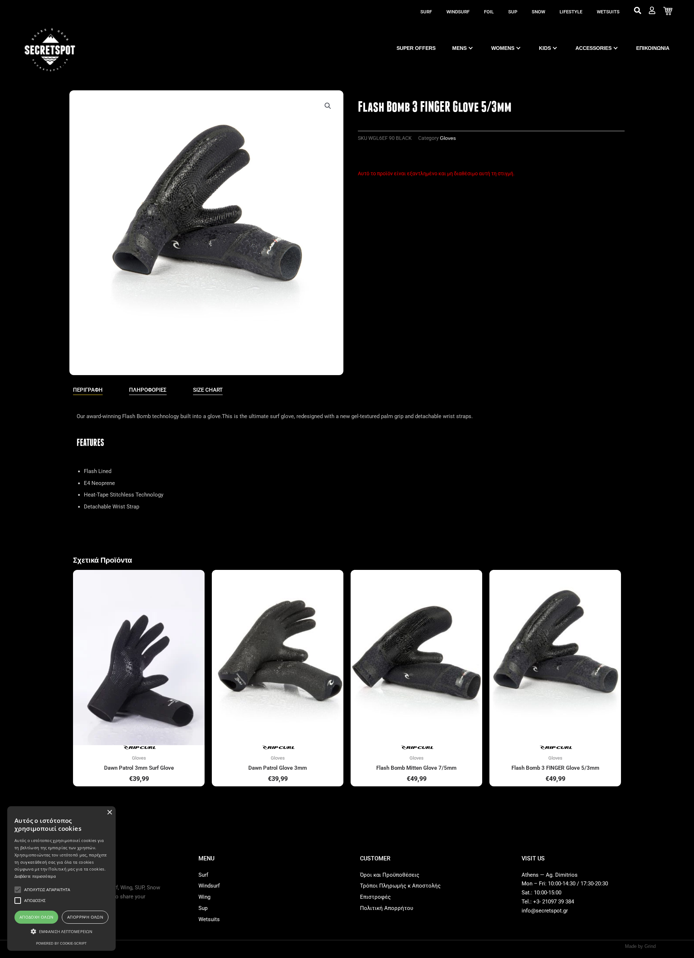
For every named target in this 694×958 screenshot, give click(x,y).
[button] (327, 105)
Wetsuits (608, 11)
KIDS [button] (545, 48)
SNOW (538, 11)
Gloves (448, 138)
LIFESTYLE (571, 11)
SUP (512, 11)
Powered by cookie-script (61, 943)
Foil (489, 11)
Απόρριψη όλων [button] (85, 917)
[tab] (88, 390)
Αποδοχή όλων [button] (36, 917)
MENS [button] (459, 48)
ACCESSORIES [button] (593, 48)
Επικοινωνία (652, 48)
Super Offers (416, 48)
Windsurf (458, 11)
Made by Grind (640, 946)
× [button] (109, 812)
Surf (426, 11)
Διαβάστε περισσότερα (35, 876)
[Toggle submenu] (471, 48)
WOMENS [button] (502, 48)
